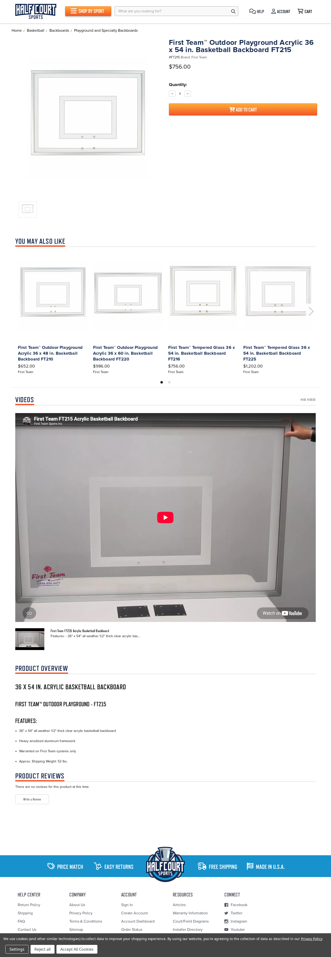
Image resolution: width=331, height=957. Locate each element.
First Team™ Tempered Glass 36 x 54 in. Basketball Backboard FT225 (276, 353)
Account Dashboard (138, 921)
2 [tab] (169, 382)
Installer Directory (188, 929)
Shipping (25, 913)
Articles (179, 904)
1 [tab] (161, 382)
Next (311, 311)
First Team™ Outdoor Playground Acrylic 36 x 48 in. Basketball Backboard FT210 (50, 353)
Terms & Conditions (85, 921)
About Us (77, 904)
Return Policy (29, 904)
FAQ (21, 921)
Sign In (127, 904)
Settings (16, 949)
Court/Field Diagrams (191, 921)
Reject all (42, 949)
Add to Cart (246, 110)
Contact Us (27, 929)
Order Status (131, 929)
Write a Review (32, 799)
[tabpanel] (52, 312)
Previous (20, 311)
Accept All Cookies (77, 949)
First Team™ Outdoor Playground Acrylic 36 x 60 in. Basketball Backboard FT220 (125, 353)
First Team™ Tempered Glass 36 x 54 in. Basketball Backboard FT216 (201, 353)
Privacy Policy (81, 913)
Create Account (134, 913)
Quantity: (178, 84)
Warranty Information (190, 913)
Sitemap (76, 929)
